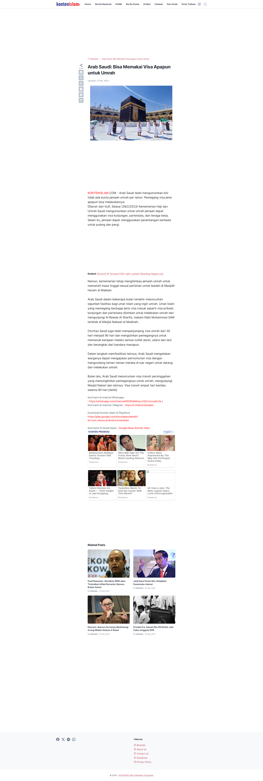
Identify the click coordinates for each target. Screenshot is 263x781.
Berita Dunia (132, 4)
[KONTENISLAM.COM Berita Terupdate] (68, 4)
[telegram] (81, 89)
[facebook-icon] (57, 739)
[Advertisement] (131, 33)
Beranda (140, 745)
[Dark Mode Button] (199, 4)
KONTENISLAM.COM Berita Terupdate (136, 775)
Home (88, 4)
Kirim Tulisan (189, 4)
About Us (141, 749)
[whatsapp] (81, 83)
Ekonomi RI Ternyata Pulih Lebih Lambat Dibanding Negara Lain (130, 273)
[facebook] (81, 72)
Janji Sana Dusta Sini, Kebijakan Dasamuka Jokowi (150, 582)
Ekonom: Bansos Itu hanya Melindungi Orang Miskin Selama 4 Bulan (108, 628)
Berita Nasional (103, 4)
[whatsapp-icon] (73, 739)
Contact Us (142, 753)
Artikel (146, 4)
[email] (81, 100)
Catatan (159, 4)
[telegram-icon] (68, 739)
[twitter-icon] (63, 739)
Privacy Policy (143, 762)
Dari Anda (172, 4)
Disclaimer (142, 757)
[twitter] (81, 77)
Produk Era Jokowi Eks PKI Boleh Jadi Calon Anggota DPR (153, 628)
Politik (118, 4)
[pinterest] (81, 94)
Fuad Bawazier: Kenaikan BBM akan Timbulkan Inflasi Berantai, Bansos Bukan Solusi (106, 584)
